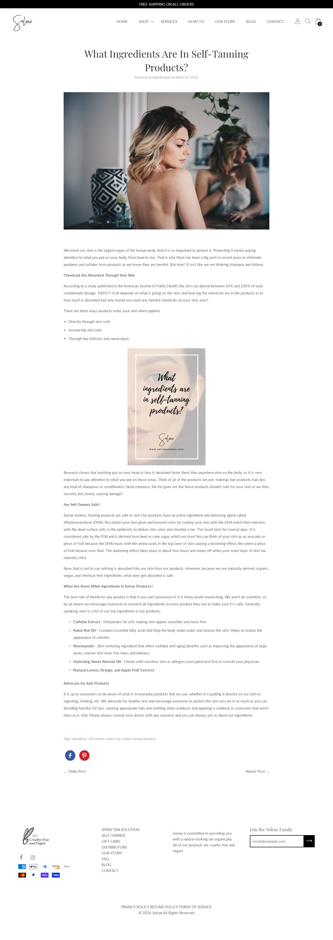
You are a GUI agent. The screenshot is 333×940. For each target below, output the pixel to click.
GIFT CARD (111, 841)
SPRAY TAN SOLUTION (120, 829)
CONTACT (275, 21)
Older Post (77, 771)
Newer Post (255, 771)
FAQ (105, 859)
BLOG (251, 21)
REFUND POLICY (164, 907)
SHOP (143, 21)
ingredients (79, 739)
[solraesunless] (70, 756)
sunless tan (112, 739)
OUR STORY (225, 21)
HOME (122, 21)
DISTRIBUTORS (114, 847)
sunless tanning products (139, 739)
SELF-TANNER (113, 835)
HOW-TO (196, 21)
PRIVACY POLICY (135, 907)
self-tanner (96, 739)
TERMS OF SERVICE (195, 907)
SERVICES (169, 21)
